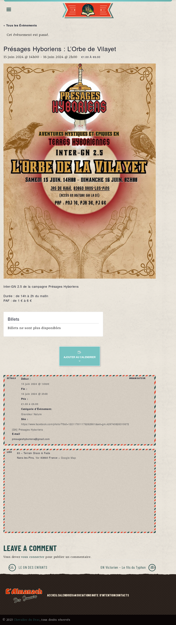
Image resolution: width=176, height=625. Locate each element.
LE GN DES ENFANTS (32, 567)
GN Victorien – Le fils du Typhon (124, 567)
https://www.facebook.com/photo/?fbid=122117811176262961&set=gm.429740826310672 (75, 424)
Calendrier (65, 595)
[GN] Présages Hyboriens (27, 429)
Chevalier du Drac (27, 619)
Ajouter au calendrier (80, 357)
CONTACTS (122, 595)
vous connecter (32, 557)
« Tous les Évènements (20, 25)
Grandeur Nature (31, 414)
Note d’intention (103, 595)
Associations (82, 595)
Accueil (52, 595)
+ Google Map (67, 457)
